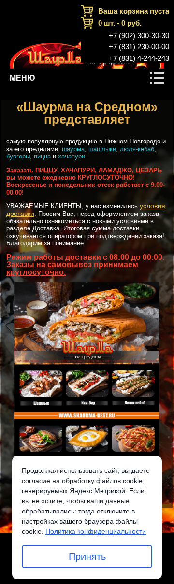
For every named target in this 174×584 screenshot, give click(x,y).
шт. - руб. (120, 23)
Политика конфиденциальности (95, 531)
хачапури (71, 156)
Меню (22, 78)
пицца (42, 156)
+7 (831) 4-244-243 (139, 58)
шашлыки (102, 149)
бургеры (18, 156)
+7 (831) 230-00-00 (139, 47)
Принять (87, 556)
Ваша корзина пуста (133, 11)
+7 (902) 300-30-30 (139, 36)
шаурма (73, 149)
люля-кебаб (137, 149)
